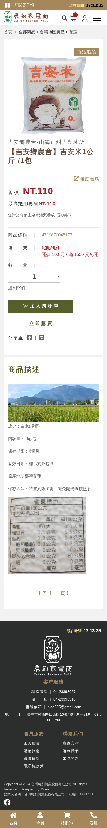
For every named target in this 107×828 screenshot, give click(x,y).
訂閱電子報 (24, 5)
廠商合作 (71, 743)
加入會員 (32, 743)
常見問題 (71, 758)
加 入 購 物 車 (44, 306)
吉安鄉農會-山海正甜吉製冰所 (46, 142)
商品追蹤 (86, 51)
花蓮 (73, 32)
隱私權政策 (34, 766)
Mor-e (45, 789)
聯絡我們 (71, 751)
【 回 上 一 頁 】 (53, 593)
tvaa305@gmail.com (64, 707)
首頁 (8, 32)
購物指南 (32, 751)
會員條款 (32, 758)
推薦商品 (89, 179)
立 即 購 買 (40, 323)
